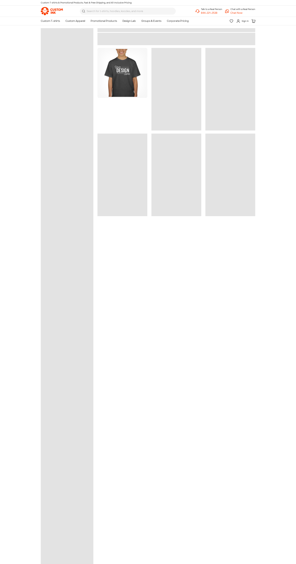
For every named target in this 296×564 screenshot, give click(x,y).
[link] (52, 11)
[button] (242, 13)
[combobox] (128, 11)
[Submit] (84, 11)
